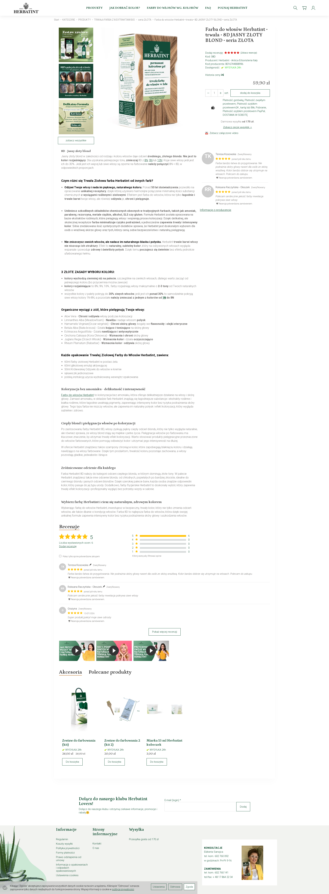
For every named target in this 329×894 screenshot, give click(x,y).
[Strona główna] (27, 8)
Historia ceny (213, 74)
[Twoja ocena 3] (231, 53)
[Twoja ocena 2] (228, 53)
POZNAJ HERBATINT (232, 8)
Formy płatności (65, 852)
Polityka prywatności (68, 848)
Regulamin (62, 839)
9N (151, 160)
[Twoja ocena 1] (225, 53)
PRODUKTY (94, 8)
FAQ (208, 8)
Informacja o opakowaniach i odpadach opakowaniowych (72, 867)
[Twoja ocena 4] (234, 53)
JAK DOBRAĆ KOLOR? (124, 8)
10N (159, 160)
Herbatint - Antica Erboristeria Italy (238, 60)
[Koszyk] (304, 8)
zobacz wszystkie (76, 140)
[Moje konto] (313, 8)
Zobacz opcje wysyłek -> (237, 127)
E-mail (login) (171, 800)
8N (146, 160)
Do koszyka (72, 761)
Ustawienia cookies (67, 875)
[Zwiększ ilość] (208, 93)
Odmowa (175, 886)
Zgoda (189, 886)
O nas (96, 848)
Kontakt (97, 843)
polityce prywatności (123, 889)
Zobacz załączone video (224, 133)
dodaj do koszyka (250, 92)
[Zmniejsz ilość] (220, 93)
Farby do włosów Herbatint (77, 395)
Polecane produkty (110, 672)
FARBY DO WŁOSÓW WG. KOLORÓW (172, 8)
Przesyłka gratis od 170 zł (144, 839)
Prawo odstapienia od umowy (68, 859)
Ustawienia (159, 886)
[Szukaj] (295, 8)
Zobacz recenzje (248, 52)
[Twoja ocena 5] (238, 53)
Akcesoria (70, 672)
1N (164, 297)
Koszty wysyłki (64, 843)
